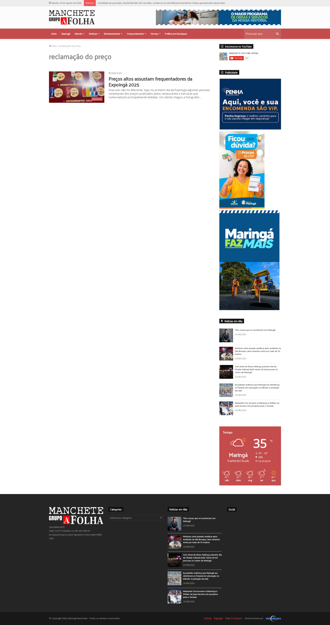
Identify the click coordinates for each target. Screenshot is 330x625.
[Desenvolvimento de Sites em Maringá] (272, 619)
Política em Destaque (176, 33)
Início (54, 33)
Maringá (66, 33)
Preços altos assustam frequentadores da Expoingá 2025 (150, 81)
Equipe (218, 619)
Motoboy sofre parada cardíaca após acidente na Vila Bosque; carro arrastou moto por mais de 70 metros (258, 352)
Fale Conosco (233, 619)
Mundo (78, 33)
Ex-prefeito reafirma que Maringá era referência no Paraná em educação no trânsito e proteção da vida (257, 388)
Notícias (93, 33)
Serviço (154, 33)
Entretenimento (112, 33)
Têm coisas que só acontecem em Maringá (255, 331)
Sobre (208, 619)
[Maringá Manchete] (72, 17)
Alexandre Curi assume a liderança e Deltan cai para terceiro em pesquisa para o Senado (257, 405)
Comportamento (135, 33)
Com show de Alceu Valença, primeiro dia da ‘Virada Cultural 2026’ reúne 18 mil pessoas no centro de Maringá (256, 370)
